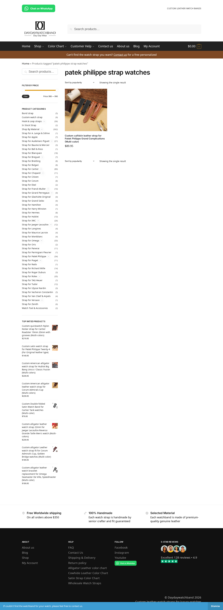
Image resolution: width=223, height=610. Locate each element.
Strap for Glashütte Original (36, 196)
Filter (26, 96)
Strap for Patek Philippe (34, 256)
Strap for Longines (31, 228)
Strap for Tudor (30, 284)
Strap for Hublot (30, 216)
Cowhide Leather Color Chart (88, 573)
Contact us (120, 55)
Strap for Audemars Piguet (35, 141)
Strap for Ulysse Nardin (34, 288)
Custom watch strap (32, 117)
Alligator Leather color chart (87, 568)
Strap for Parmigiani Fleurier (36, 252)
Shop (25, 557)
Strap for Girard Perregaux (35, 192)
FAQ (71, 547)
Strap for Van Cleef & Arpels (36, 296)
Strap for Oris (29, 244)
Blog (25, 552)
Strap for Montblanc (32, 236)
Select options (85, 153)
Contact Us (75, 552)
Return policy (77, 563)
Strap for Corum (30, 180)
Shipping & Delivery (81, 557)
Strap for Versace (31, 300)
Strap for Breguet (31, 157)
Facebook (121, 547)
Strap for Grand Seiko (33, 200)
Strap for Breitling (31, 161)
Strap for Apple (30, 137)
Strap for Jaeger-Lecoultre (35, 224)
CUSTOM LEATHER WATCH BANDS (184, 8)
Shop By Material (30, 129)
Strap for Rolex (29, 276)
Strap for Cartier (30, 169)
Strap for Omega (30, 240)
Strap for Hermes (31, 212)
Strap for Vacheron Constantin (37, 292)
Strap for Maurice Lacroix (35, 232)
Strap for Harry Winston (34, 208)
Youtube (120, 557)
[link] (175, 557)
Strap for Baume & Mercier (36, 145)
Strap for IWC (29, 220)
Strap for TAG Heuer (32, 280)
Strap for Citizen (30, 176)
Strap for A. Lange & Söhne (36, 133)
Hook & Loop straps (32, 121)
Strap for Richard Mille (33, 268)
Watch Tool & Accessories (35, 308)
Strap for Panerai (30, 248)
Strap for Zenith (30, 304)
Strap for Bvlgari (30, 165)
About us (28, 547)
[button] (194, 46)
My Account (30, 563)
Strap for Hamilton (31, 204)
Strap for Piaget (30, 260)
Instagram (122, 552)
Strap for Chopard (31, 173)
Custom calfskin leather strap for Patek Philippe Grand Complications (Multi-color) (85, 138)
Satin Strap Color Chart (84, 578)
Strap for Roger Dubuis (34, 272)
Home (25, 63)
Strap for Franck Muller (34, 188)
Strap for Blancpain (32, 153)
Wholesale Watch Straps (84, 583)
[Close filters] (59, 71)
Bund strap (27, 113)
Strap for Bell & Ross (32, 149)
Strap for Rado (29, 264)
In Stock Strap (29, 125)
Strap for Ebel (29, 184)
